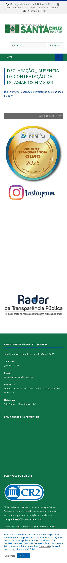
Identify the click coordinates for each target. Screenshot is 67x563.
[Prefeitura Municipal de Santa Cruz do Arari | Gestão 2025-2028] (34, 28)
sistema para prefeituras (44, 507)
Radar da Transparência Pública (40, 526)
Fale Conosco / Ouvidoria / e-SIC (20, 404)
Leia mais (45, 546)
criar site (24, 507)
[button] (48, 116)
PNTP (17, 526)
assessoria (26, 511)
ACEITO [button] (23, 555)
